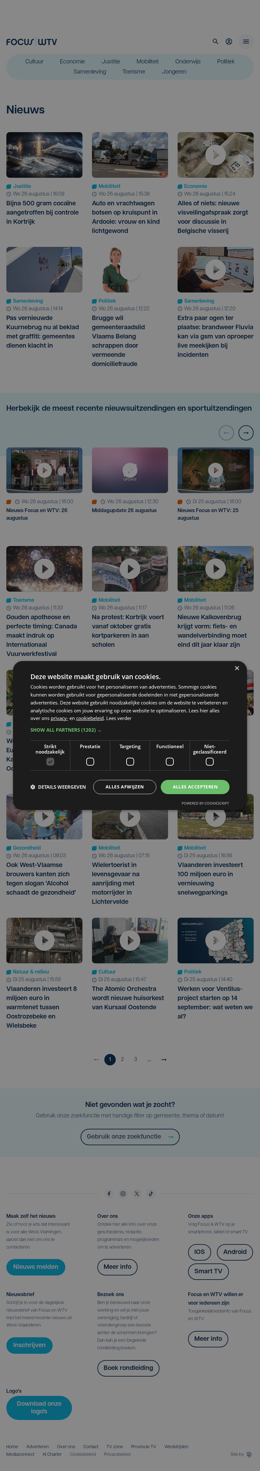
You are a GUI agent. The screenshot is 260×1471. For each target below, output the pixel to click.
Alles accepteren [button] (195, 787)
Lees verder (119, 718)
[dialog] (130, 735)
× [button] (236, 668)
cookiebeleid (90, 718)
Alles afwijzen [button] (125, 787)
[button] (130, 730)
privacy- (59, 718)
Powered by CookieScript (205, 803)
